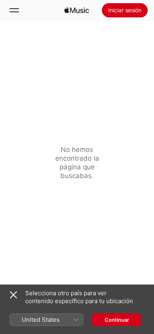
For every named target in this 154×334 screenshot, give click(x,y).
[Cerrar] (13, 294)
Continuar (117, 320)
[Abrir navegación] (14, 10)
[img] (76, 10)
